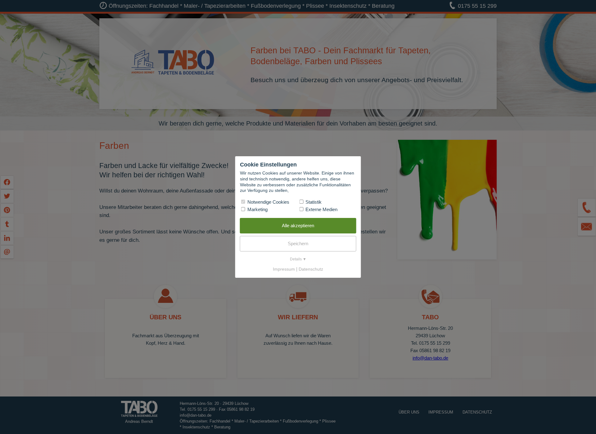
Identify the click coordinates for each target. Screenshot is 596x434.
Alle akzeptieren (298, 225)
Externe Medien (320, 209)
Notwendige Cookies (267, 202)
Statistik (313, 202)
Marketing (257, 209)
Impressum (284, 269)
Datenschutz (311, 269)
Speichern (298, 243)
